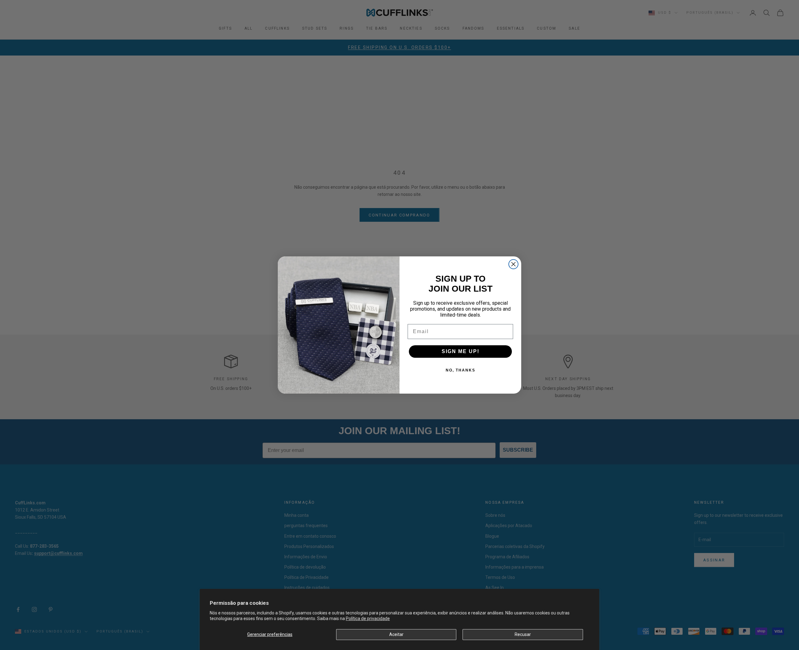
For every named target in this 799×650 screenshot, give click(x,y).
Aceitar (396, 634)
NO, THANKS (460, 370)
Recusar (523, 634)
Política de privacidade (368, 618)
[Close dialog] (513, 264)
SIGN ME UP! (460, 351)
